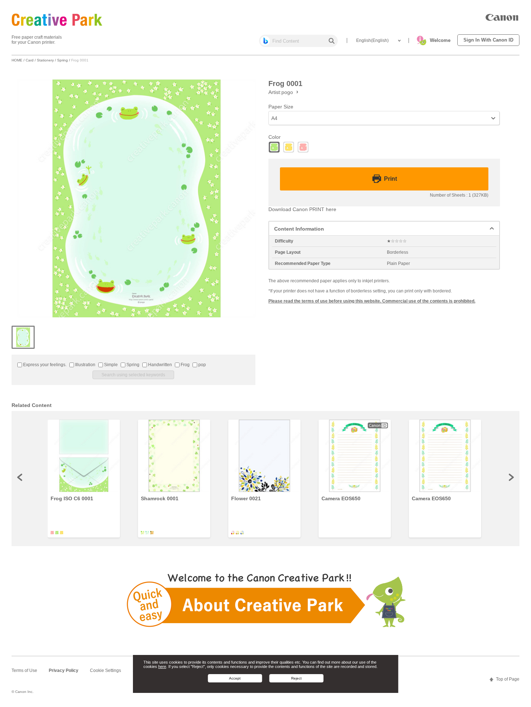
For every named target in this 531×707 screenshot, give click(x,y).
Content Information (299, 229)
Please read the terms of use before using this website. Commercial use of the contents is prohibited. (371, 301)
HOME (17, 60)
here (162, 666)
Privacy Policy (63, 670)
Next (510, 477)
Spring (62, 60)
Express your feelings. (44, 364)
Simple (110, 364)
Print (390, 179)
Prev (20, 477)
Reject (296, 678)
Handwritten (159, 364)
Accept (235, 678)
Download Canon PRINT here (302, 209)
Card (30, 60)
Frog (185, 364)
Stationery (45, 60)
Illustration (84, 364)
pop (201, 364)
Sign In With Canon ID (488, 40)
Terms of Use (24, 670)
